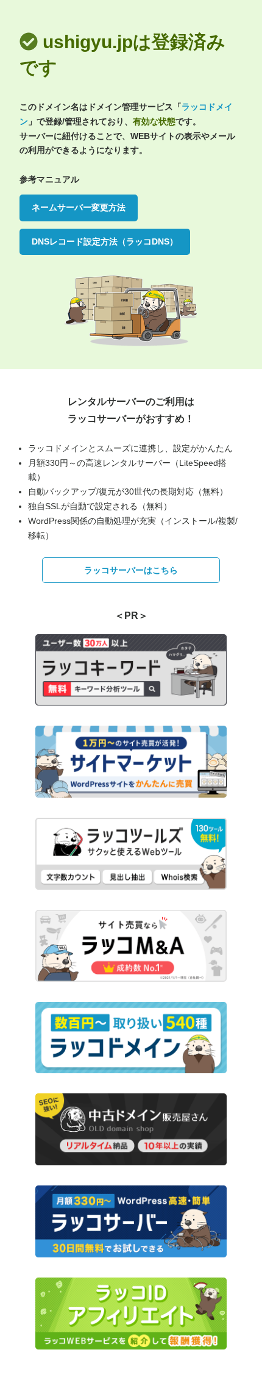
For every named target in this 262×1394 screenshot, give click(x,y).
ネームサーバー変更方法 (79, 207)
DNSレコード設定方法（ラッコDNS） (105, 241)
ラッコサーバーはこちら (131, 570)
